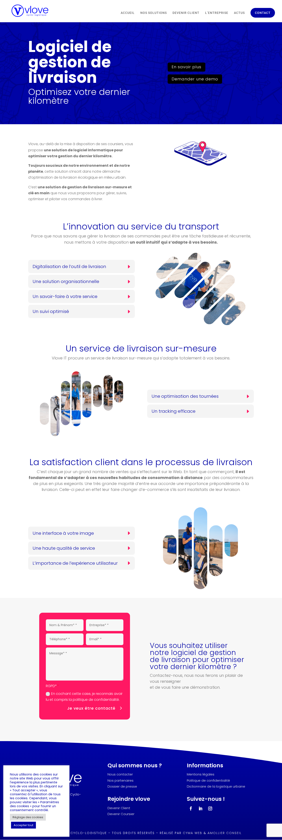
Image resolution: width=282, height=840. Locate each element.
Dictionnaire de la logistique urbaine (216, 786)
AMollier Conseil (225, 833)
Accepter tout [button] (23, 825)
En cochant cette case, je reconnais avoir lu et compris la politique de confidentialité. (84, 696)
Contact (263, 13)
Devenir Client (119, 808)
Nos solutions (153, 13)
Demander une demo (195, 79)
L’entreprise (216, 13)
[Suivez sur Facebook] (191, 808)
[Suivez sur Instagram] (210, 808)
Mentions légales (200, 774)
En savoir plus (186, 67)
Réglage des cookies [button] (28, 817)
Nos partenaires (121, 780)
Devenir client (186, 13)
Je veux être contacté (91, 708)
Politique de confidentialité (208, 780)
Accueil (128, 13)
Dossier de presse (122, 786)
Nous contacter (120, 774)
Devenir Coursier (121, 814)
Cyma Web (192, 833)
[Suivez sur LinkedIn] (200, 808)
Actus (239, 13)
